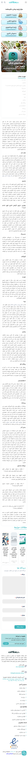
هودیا (24, 94)
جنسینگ (24, 88)
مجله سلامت (22, 688)
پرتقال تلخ (23, 103)
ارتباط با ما (22, 700)
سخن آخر (24, 111)
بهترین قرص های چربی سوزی (14, 422)
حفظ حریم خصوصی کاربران (18, 720)
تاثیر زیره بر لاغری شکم (17, 305)
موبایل (23, 615)
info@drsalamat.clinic (17, 673)
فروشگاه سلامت (21, 729)
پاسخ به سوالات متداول (19, 726)
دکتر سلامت (13, 752)
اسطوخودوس (22, 106)
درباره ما (23, 697)
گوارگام (24, 91)
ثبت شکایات (22, 732)
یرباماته (24, 109)
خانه (24, 70)
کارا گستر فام (9, 754)
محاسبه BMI (22, 694)
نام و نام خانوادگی (20, 597)
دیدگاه (23, 574)
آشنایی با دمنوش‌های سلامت (18, 710)
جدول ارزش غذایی (20, 704)
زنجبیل (24, 83)
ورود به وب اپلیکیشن (20, 735)
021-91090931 (20, 667)
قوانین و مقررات (21, 716)
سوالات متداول (22, 114)
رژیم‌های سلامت (21, 691)
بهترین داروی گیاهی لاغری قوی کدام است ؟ (15, 85)
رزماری (24, 100)
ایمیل (23, 606)
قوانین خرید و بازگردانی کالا (18, 713)
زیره (25, 97)
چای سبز (24, 80)
